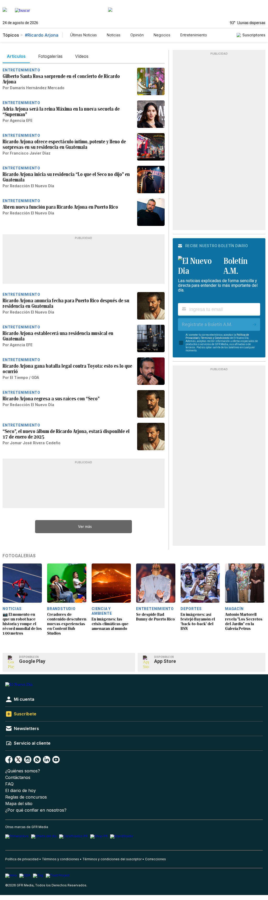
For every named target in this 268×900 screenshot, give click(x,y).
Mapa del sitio (18, 803)
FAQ (9, 784)
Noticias (113, 35)
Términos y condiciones (60, 859)
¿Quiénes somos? (22, 770)
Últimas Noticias (83, 35)
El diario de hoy (20, 790)
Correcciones (155, 859)
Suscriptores (253, 35)
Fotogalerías (19, 556)
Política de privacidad (21, 859)
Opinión (137, 35)
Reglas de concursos (26, 797)
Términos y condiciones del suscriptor (112, 859)
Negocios (162, 35)
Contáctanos (17, 777)
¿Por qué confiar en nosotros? (35, 810)
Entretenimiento (193, 35)
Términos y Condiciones (215, 338)
